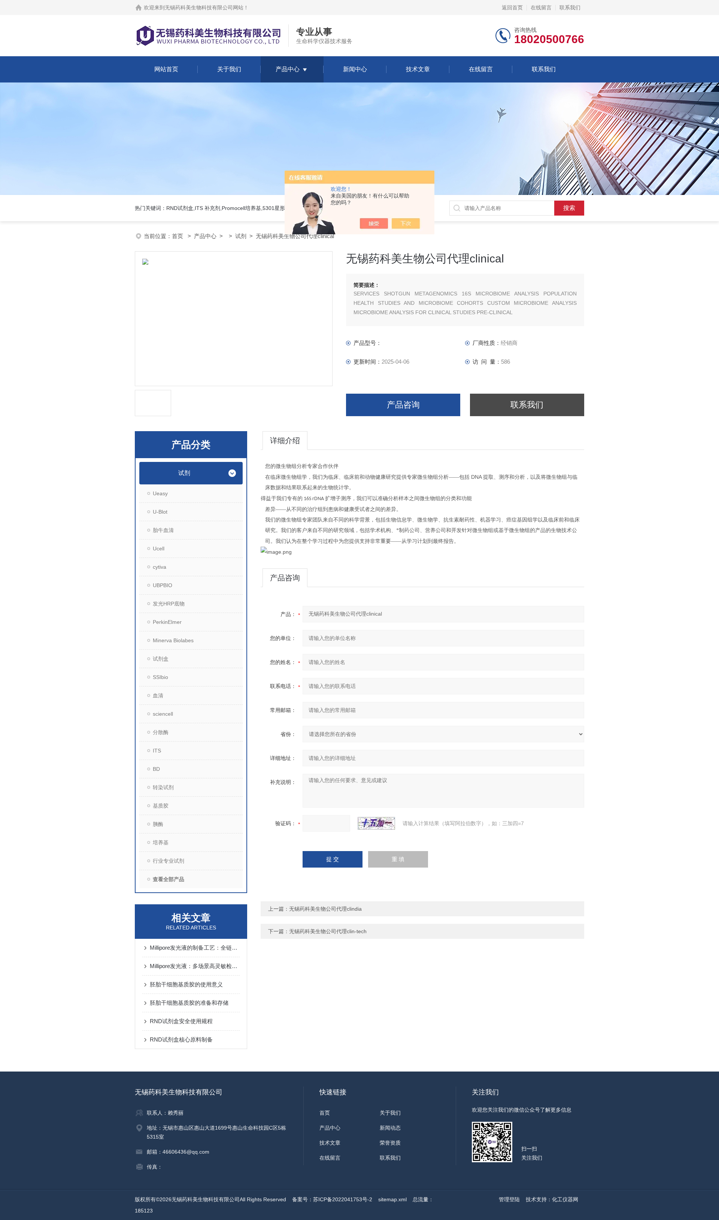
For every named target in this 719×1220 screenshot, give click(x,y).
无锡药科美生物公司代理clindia (325, 909)
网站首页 (166, 69)
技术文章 (418, 69)
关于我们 (229, 69)
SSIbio (160, 677)
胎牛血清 (163, 530)
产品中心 (288, 69)
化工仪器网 (565, 1199)
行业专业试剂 (168, 861)
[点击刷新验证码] (376, 823)
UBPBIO (162, 585)
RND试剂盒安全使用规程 (181, 1021)
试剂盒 (161, 659)
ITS (157, 751)
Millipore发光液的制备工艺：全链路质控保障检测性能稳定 (195, 947)
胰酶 (158, 824)
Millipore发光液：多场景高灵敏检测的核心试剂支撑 (195, 966)
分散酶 (161, 732)
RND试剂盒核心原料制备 (181, 1039)
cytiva (159, 567)
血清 (158, 695)
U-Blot (160, 512)
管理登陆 (509, 1199)
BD (156, 769)
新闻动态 (390, 1128)
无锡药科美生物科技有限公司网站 (204, 7)
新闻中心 (355, 69)
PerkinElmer (167, 622)
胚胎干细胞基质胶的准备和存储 (189, 1003)
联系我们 (569, 7)
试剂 (240, 236)
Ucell (158, 549)
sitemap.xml (392, 1199)
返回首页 (512, 7)
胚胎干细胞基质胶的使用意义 (186, 984)
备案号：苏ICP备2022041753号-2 (332, 1199)
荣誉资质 (390, 1143)
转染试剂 (163, 787)
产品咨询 (403, 404)
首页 (178, 236)
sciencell (163, 714)
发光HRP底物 (169, 604)
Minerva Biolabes (173, 640)
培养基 (161, 842)
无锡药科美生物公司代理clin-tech (328, 931)
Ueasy (160, 493)
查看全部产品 (168, 879)
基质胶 (161, 806)
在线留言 (541, 7)
